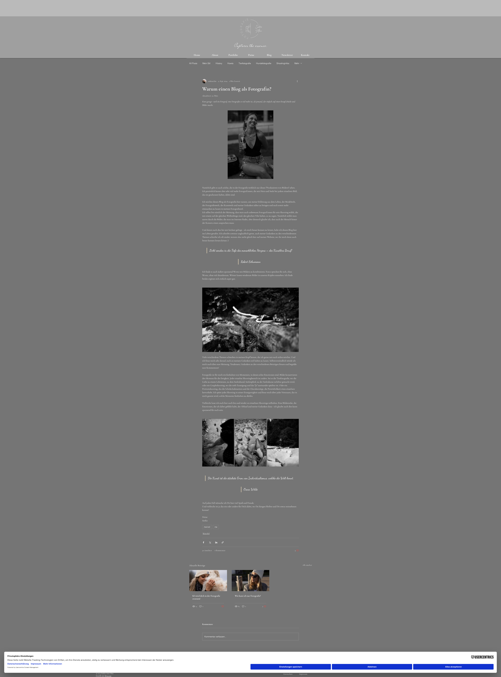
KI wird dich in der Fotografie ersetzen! (206, 597)
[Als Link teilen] (222, 542)
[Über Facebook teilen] (203, 542)
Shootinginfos (282, 63)
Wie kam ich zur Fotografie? (248, 595)
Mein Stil (206, 63)
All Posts (193, 63)
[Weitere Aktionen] (297, 81)
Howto (230, 63)
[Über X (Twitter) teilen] (210, 542)
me (216, 527)
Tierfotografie (245, 63)
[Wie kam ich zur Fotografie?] (250, 580)
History (219, 63)
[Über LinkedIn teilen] (216, 542)
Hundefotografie (263, 63)
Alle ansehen (307, 565)
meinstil (207, 527)
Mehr (296, 63)
